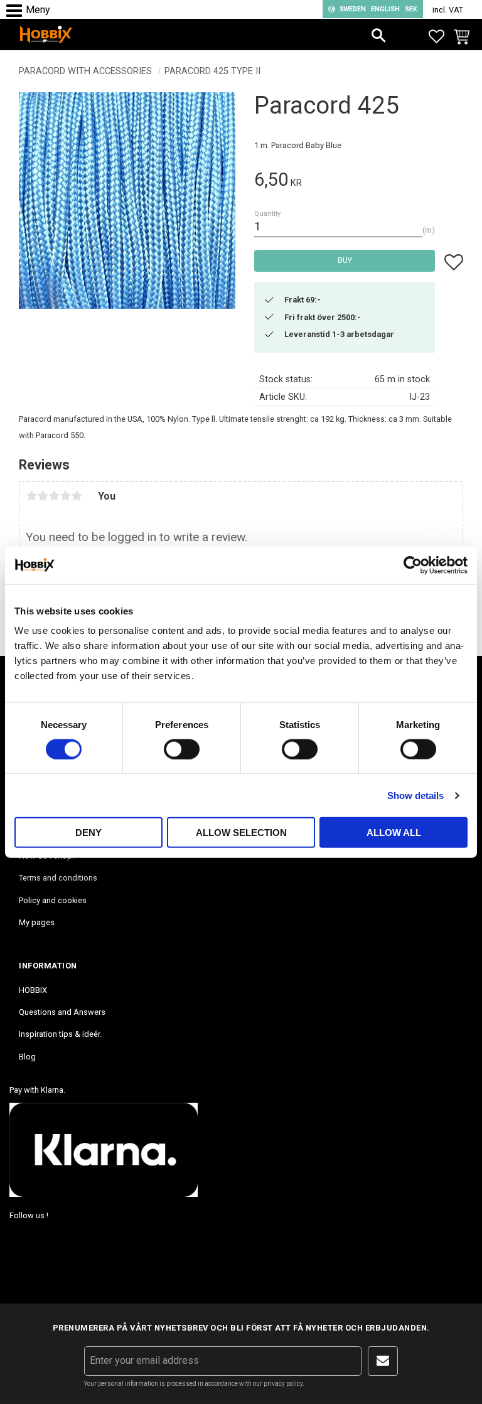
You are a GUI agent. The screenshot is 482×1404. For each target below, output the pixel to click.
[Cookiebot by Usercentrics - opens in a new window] (413, 564)
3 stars (54, 495)
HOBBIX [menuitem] (33, 990)
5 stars (76, 495)
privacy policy (283, 1383)
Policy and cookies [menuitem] (53, 900)
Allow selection (241, 832)
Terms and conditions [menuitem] (58, 877)
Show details (415, 795)
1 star (31, 495)
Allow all (394, 832)
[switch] (182, 749)
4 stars (65, 495)
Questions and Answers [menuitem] (62, 1012)
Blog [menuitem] (27, 1056)
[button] (17, 11)
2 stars (42, 495)
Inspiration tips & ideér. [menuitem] (60, 1034)
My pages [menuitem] (37, 922)
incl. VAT (447, 9)
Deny (88, 832)
